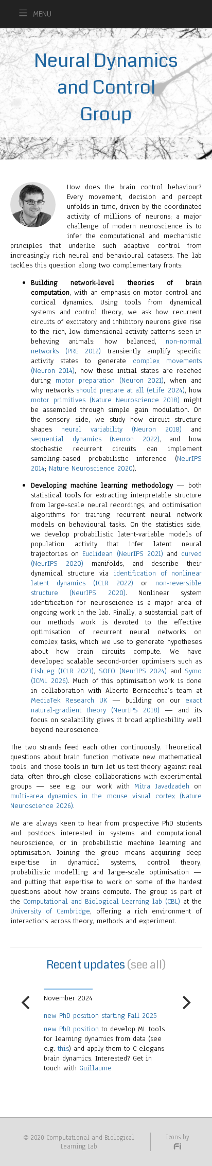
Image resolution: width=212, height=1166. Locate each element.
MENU (42, 14)
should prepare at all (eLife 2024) (130, 390)
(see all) (146, 965)
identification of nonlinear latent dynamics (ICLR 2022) (116, 578)
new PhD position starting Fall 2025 (65, 1015)
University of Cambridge (50, 911)
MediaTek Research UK (69, 700)
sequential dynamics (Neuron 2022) (95, 439)
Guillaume (61, 1068)
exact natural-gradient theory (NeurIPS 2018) (116, 705)
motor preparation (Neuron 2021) (110, 380)
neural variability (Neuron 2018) (121, 429)
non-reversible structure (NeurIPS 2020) (116, 588)
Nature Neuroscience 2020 (91, 468)
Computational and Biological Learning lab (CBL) (101, 901)
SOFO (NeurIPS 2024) (132, 671)
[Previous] (26, 1002)
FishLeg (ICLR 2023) (62, 671)
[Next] (185, 1002)
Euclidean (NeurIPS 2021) (122, 554)
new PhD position (36, 1029)
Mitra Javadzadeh (161, 786)
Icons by (177, 1137)
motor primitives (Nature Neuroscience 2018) (105, 400)
